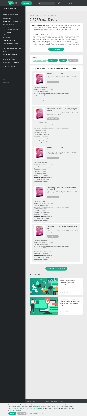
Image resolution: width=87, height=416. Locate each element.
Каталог (5, 74)
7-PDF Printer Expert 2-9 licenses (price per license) (62, 109)
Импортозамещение (10, 8)
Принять (12, 413)
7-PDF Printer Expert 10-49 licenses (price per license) (62, 149)
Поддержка (6, 82)
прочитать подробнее (35, 413)
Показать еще (56, 49)
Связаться (26, 3)
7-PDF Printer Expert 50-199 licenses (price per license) (61, 188)
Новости (5, 77)
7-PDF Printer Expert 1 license (57, 74)
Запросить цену (53, 82)
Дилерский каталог (10, 66)
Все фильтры (52, 60)
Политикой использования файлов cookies (26, 408)
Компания (5, 79)
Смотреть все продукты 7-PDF (56, 268)
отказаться (22, 413)
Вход (60, 2)
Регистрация (62, 4)
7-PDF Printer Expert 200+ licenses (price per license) (62, 227)
